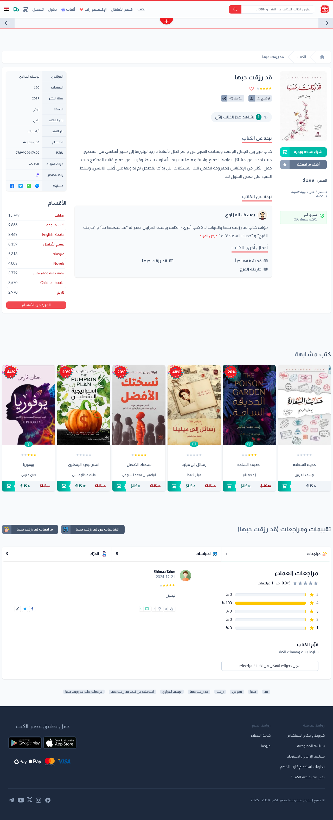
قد (266, 691)
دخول (52, 9)
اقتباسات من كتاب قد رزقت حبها (132, 691)
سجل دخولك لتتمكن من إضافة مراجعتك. (270, 666)
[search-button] (235, 9)
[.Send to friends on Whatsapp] (29, 186)
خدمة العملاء (261, 735)
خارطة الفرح (250, 269)
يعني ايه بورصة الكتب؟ (308, 777)
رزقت (220, 691)
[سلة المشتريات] (25, 9)
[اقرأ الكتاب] (249, 444)
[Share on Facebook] (32, 609)
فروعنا (266, 746)
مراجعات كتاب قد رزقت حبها (84, 691)
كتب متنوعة (31, 142)
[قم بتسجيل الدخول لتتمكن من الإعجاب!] (171, 608)
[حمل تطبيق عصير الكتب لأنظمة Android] (25, 742)
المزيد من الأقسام (36, 305)
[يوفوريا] (28, 405)
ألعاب (70, 9)
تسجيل (38, 9)
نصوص (237, 691)
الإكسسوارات (96, 9)
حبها (253, 691)
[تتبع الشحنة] (16, 9)
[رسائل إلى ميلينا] (194, 405)
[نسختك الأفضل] (138, 405)
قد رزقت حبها (154, 261)
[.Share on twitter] (20, 186)
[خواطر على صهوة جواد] (325, 23)
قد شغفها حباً (248, 261)
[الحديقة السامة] (249, 405)
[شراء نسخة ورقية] (304, 486)
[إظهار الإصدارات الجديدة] (166, 22)
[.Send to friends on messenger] (37, 186)
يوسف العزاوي (240, 215)
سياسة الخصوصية (311, 746)
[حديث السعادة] (7, 23)
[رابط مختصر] (24, 175)
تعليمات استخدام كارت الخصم (302, 767)
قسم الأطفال (122, 9)
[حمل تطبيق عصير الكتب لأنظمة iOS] (59, 742)
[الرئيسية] (322, 57)
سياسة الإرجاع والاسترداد (306, 756)
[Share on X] (25, 609)
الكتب (141, 9)
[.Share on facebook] (12, 186)
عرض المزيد (208, 236)
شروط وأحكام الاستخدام (306, 735)
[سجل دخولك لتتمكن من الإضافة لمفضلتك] (251, 88)
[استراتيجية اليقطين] (83, 405)
